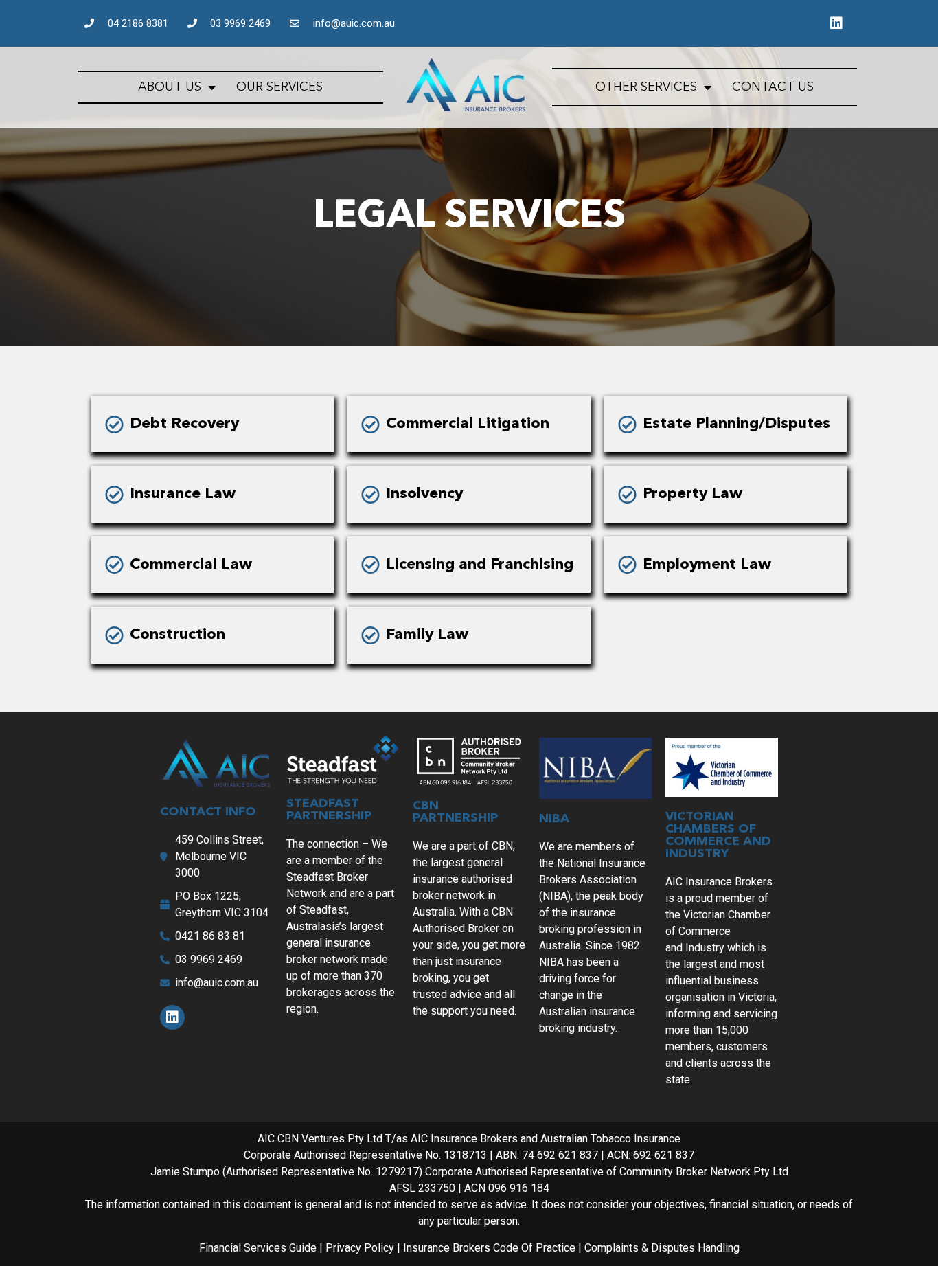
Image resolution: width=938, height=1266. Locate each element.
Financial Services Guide (258, 1247)
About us (169, 87)
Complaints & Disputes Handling (662, 1247)
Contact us (773, 87)
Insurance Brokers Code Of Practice (490, 1247)
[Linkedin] (836, 23)
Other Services (646, 87)
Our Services (279, 87)
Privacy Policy (361, 1247)
